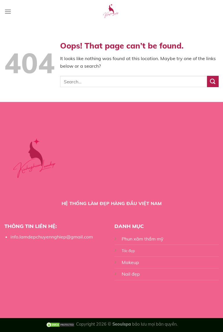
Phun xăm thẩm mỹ (142, 239)
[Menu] (7, 11)
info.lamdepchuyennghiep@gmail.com (51, 237)
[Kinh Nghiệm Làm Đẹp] (111, 11)
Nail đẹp (131, 274)
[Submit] (213, 81)
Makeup (130, 262)
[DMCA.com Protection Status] (60, 324)
